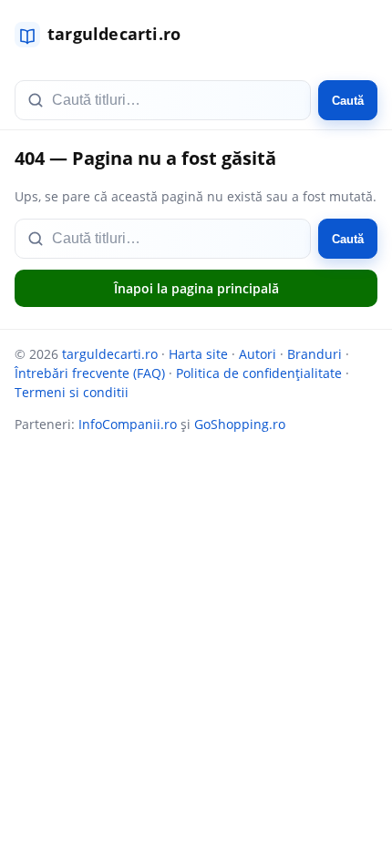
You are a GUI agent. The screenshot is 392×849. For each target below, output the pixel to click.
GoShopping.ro (239, 424)
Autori (257, 354)
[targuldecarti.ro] (106, 34)
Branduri (314, 354)
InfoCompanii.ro (127, 424)
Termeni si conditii (72, 392)
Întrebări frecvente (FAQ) (90, 373)
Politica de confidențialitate (259, 373)
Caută (348, 100)
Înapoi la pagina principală (196, 288)
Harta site (198, 354)
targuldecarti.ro (110, 354)
